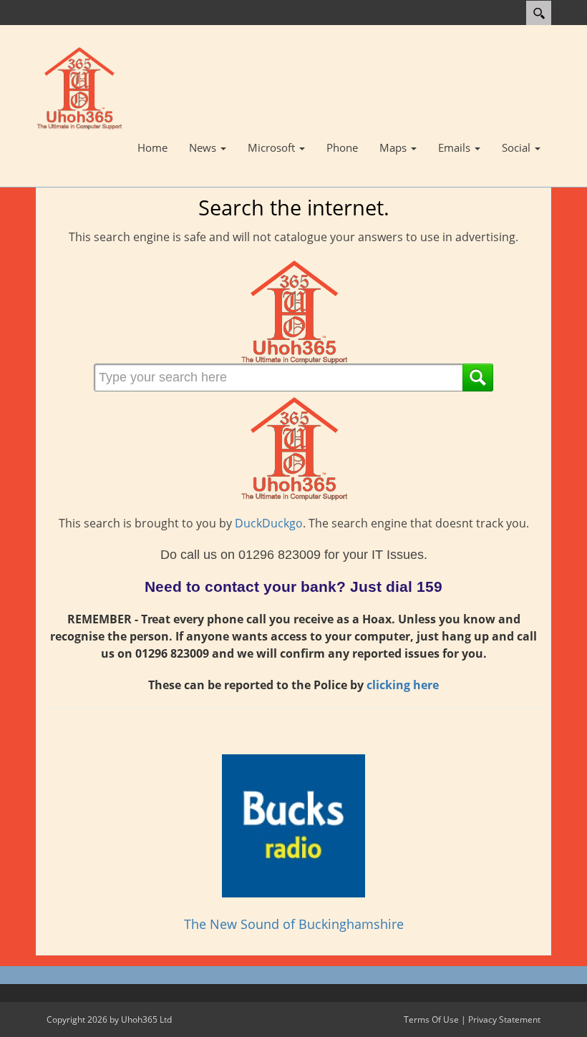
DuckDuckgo (269, 523)
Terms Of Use (431, 1019)
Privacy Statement (504, 1019)
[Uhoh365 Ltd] (79, 86)
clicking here (403, 685)
